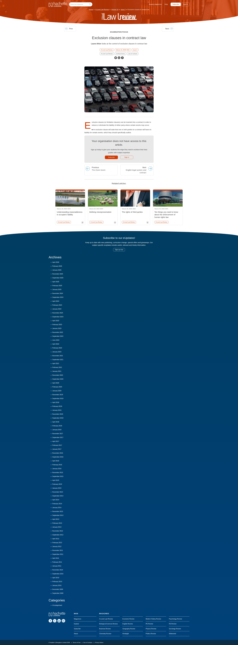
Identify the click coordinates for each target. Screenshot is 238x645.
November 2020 (57, 375)
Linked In (119, 57)
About (76, 633)
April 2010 (55, 577)
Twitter (115, 57)
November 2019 (57, 394)
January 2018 (56, 429)
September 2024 (57, 297)
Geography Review (128, 629)
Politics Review (151, 633)
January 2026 (56, 270)
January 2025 (56, 289)
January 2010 (56, 585)
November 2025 (57, 274)
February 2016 (57, 465)
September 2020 (57, 379)
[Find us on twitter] (54, 620)
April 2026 (55, 262)
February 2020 (57, 387)
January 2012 (56, 546)
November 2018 (57, 414)
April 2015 (55, 480)
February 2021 (57, 367)
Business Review (105, 629)
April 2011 (55, 558)
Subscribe (175, 4)
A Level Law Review (102, 9)
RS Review (172, 624)
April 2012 (55, 538)
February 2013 (57, 523)
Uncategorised (57, 605)
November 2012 (57, 531)
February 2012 (57, 542)
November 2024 (57, 293)
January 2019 (56, 410)
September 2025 (57, 278)
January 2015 (56, 488)
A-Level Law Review (106, 619)
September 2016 (57, 457)
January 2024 (56, 309)
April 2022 (55, 344)
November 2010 (57, 570)
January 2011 (56, 566)
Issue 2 (123, 9)
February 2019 (57, 406)
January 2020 (56, 391)
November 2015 (57, 472)
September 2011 (57, 554)
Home (91, 9)
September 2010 (57, 574)
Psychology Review (175, 619)
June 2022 (55, 340)
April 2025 (55, 281)
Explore (76, 624)
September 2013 (57, 515)
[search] (80, 4)
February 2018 (57, 426)
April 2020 (55, 383)
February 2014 (57, 503)
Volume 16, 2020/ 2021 (123, 50)
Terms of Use (77, 642)
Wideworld (172, 633)
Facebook (122, 57)
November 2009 (57, 589)
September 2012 (57, 535)
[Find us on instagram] (63, 620)
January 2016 (56, 468)
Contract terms (120, 53)
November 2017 (57, 433)
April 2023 (55, 320)
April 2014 (55, 500)
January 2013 (56, 527)
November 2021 (57, 355)
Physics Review (151, 629)
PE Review (149, 624)
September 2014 (57, 496)
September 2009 (57, 593)
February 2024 (57, 305)
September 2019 (57, 398)
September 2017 (57, 437)
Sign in (185, 4)
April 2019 (55, 402)
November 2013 (57, 511)
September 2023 (57, 317)
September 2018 (57, 418)
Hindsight (125, 633)
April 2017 (55, 441)
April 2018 (55, 422)
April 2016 (55, 461)
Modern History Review (153, 619)
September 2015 (57, 476)
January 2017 (56, 449)
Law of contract (132, 53)
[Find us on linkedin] (59, 620)
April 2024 (55, 301)
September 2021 (57, 359)
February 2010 (57, 581)
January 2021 (56, 371)
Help (166, 4)
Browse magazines (155, 4)
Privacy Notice (99, 642)
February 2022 (57, 348)
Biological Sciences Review (108, 624)
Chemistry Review (105, 633)
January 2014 (56, 507)
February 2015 (57, 484)
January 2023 (56, 328)
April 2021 (55, 363)
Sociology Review (175, 629)
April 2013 (55, 519)
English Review (127, 624)
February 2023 (57, 324)
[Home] (58, 4)
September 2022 (57, 336)
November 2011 (57, 550)
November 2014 (57, 492)
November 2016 (57, 453)
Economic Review (128, 619)
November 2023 (57, 313)
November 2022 (57, 332)
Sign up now (119, 249)
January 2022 (56, 352)
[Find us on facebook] (50, 620)
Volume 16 (114, 9)
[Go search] (90, 4)
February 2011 (57, 562)
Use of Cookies (87, 642)
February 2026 (57, 266)
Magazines (77, 619)
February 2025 (57, 285)
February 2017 (57, 445)
